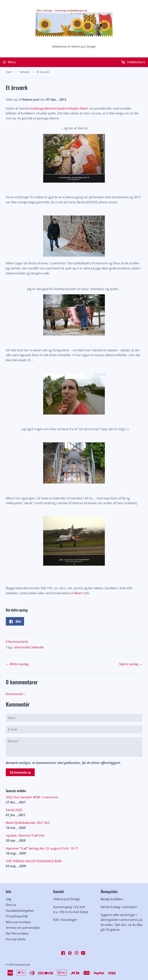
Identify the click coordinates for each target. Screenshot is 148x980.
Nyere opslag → (130, 664)
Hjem (9, 72)
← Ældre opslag (17, 664)
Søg (8, 899)
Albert (78, 593)
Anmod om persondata (23, 928)
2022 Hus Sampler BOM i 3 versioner (32, 797)
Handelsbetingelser (20, 910)
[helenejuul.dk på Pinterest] (70, 953)
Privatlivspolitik (17, 916)
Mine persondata (18, 922)
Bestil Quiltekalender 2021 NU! (28, 823)
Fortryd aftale (15, 939)
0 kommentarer (17, 641)
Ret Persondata (17, 933)
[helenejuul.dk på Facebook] (63, 953)
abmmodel (22, 647)
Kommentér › (15, 694)
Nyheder (24, 72)
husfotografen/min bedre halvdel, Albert (58, 108)
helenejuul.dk (22, 964)
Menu (12, 62)
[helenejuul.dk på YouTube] (83, 953)
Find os (11, 905)
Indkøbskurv (135, 62)
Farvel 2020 (14, 810)
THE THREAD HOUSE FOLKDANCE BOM (33, 861)
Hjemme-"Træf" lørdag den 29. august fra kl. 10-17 (42, 848)
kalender (37, 647)
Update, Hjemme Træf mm (25, 835)
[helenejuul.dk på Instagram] (76, 953)
